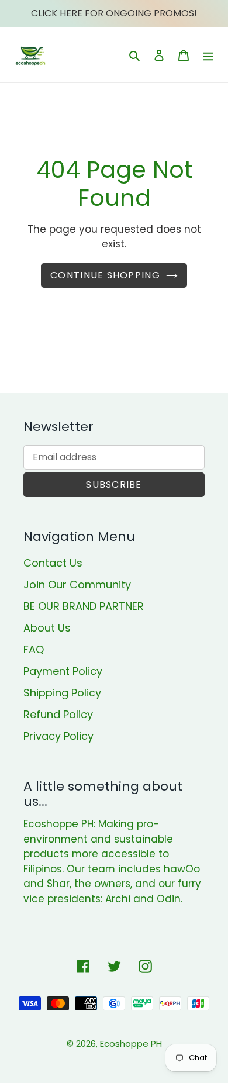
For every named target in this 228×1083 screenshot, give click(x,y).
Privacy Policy (58, 736)
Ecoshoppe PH (131, 1043)
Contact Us (52, 563)
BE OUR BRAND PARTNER (83, 606)
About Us (47, 627)
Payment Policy (62, 671)
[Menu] (208, 54)
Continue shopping (105, 275)
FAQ (33, 649)
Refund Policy (58, 714)
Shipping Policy (62, 692)
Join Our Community (77, 584)
